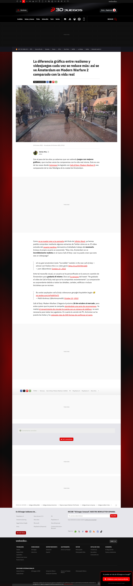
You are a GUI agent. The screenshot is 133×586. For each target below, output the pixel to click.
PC (70, 391)
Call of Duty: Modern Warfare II (82, 165)
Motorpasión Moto (80, 552)
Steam (53, 49)
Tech (51, 19)
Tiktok (101, 531)
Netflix (73, 49)
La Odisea (80, 49)
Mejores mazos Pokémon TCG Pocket (69, 505)
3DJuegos (66, 9)
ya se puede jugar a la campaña (51, 241)
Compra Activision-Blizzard (56, 527)
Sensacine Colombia (51, 573)
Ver (67, 439)
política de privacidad (90, 520)
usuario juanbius (50, 247)
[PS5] (70, 19)
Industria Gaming (21, 519)
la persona (74, 276)
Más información (68, 584)
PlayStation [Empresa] (40, 526)
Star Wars (66, 49)
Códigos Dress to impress (88, 505)
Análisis (20, 19)
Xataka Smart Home (21, 557)
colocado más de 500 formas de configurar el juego (71, 315)
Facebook (47, 82)
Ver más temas (21, 533)
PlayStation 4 (76, 391)
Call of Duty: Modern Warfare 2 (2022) (57, 391)
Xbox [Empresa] (55, 523)
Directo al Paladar (65, 549)
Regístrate (109, 10)
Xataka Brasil (19, 573)
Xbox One (93, 391)
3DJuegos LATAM (35, 571)
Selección (45, 19)
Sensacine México (50, 571)
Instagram (90, 531)
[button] (43, 152)
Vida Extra (34, 552)
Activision (53, 165)
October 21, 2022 (59, 268)
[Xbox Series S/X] (75, 19)
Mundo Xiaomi (20, 560)
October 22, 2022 (71, 298)
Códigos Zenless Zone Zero (50, 505)
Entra (102, 10)
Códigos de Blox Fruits (104, 505)
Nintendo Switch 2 (96, 49)
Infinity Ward (80, 241)
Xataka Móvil (19, 552)
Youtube (86, 531)
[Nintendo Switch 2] (79, 19)
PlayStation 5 (85, 391)
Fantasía (47, 49)
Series (58, 19)
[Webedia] (21, 541)
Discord (97, 531)
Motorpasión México (81, 571)
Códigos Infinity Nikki (34, 505)
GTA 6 (59, 49)
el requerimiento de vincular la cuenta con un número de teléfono (65, 309)
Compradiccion (95, 554)
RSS (93, 531)
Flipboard (53, 82)
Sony (17, 526)
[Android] (84, 19)
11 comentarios (40, 82)
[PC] (65, 19)
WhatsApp (75, 531)
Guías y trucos (29, 19)
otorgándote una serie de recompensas (80, 306)
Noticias (42, 391)
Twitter (50, 82)
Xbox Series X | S (38, 516)
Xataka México (20, 571)
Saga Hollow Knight (21, 523)
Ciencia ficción (38, 49)
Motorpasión (79, 549)
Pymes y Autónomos (110, 552)
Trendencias (94, 549)
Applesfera (19, 554)
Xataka (18, 549)
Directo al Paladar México (65, 571)
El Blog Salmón (109, 549)
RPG (31, 49)
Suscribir (113, 516)
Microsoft (36, 523)
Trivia (38, 19)
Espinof (48, 552)
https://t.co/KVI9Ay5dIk (77, 266)
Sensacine (48, 549)
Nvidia (87, 49)
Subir (112, 541)
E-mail (56, 82)
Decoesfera (94, 552)
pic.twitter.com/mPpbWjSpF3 (47, 295)
